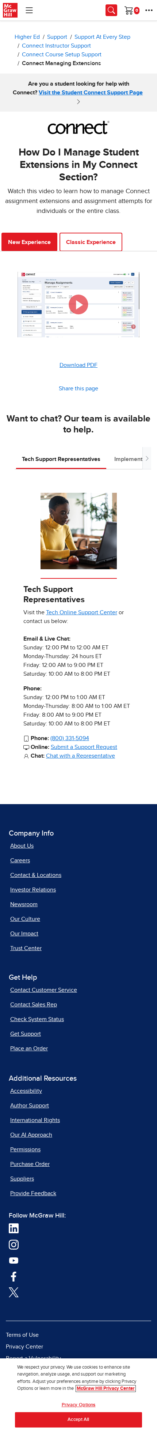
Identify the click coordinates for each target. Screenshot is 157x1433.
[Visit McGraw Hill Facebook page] (14, 1276)
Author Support (29, 1105)
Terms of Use (22, 1335)
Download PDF (78, 365)
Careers (20, 860)
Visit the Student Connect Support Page (91, 92)
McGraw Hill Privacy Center (106, 1388)
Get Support (25, 1034)
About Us (22, 846)
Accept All (78, 1419)
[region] (78, 1395)
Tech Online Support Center (81, 612)
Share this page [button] (78, 388)
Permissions (25, 1149)
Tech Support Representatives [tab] (61, 459)
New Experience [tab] (29, 242)
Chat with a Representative (80, 756)
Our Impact (24, 934)
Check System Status (37, 1019)
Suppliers (22, 1179)
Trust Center (26, 948)
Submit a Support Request (84, 747)
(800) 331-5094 (69, 738)
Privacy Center (24, 1347)
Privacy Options (79, 1405)
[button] (78, 304)
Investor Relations (33, 890)
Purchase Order (30, 1164)
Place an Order (29, 1048)
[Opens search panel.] (111, 10)
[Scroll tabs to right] (146, 458)
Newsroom (24, 904)
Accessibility (26, 1091)
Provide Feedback (33, 1193)
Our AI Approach (31, 1135)
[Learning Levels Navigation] (29, 10)
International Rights (35, 1120)
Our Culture (25, 919)
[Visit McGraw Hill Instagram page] (14, 1244)
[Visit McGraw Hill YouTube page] (14, 1260)
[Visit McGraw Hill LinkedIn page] (14, 1228)
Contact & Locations (35, 875)
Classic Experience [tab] (91, 242)
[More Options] (149, 10)
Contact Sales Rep (33, 1005)
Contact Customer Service (43, 990)
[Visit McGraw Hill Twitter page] (14, 1292)
